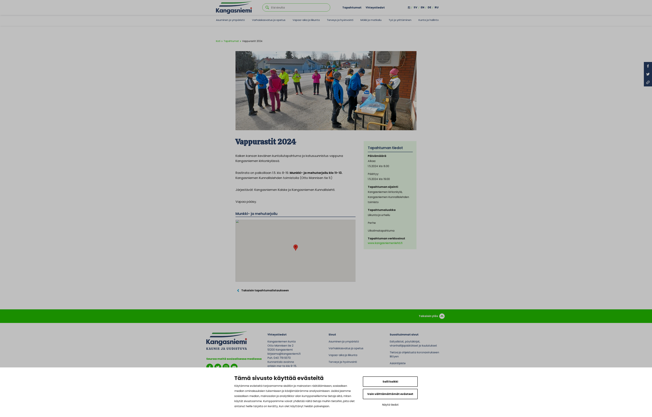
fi (409, 7)
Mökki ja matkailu (371, 20)
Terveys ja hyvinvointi (340, 20)
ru (437, 7)
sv (415, 7)
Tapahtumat (351, 7)
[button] (295, 247)
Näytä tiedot (390, 405)
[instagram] (226, 367)
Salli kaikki (390, 382)
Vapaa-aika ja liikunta (306, 20)
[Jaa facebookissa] (648, 66)
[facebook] (209, 367)
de (429, 7)
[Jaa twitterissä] (648, 74)
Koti (218, 41)
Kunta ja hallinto (429, 20)
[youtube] (234, 367)
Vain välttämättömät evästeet (390, 394)
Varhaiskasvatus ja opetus (268, 20)
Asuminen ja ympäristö (230, 20)
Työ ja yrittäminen (400, 20)
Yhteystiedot (375, 7)
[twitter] (217, 367)
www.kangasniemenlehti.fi (385, 243)
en (422, 7)
